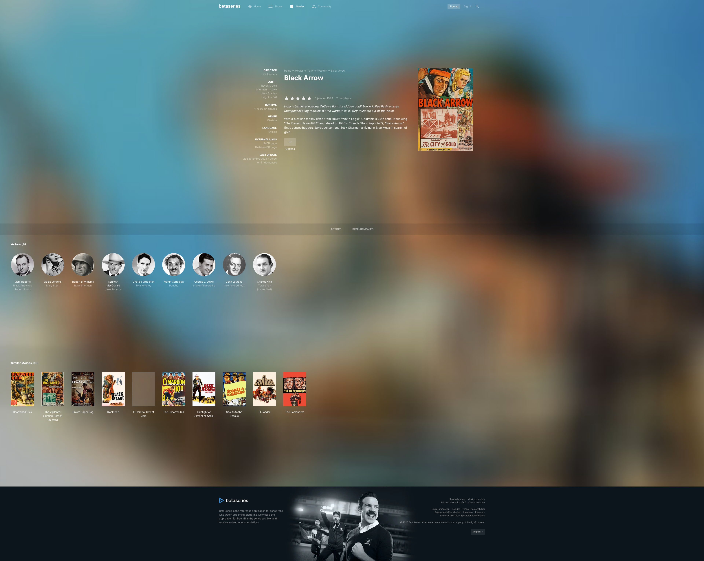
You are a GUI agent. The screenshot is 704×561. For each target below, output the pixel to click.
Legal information (441, 509)
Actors (336, 229)
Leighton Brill (269, 97)
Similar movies (362, 229)
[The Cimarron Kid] (173, 389)
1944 (310, 70)
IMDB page (270, 143)
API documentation (450, 502)
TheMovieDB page (266, 147)
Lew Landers (269, 74)
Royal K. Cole (269, 85)
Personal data (478, 509)
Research (480, 512)
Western (322, 70)
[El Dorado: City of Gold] (143, 389)
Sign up (454, 6)
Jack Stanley (269, 93)
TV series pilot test (449, 515)
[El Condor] (264, 389)
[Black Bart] (113, 389)
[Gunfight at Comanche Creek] (203, 389)
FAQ (464, 502)
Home (287, 70)
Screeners (468, 512)
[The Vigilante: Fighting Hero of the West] (52, 389)
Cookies (456, 509)
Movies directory (476, 499)
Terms (465, 509)
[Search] (477, 6)
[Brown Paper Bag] (83, 389)
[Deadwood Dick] (22, 389)
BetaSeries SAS (442, 512)
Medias (456, 512)
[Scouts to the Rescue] (234, 389)
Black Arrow (338, 70)
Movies (299, 70)
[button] (22, 272)
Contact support (476, 502)
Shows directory (457, 499)
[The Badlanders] (294, 389)
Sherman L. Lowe (266, 89)
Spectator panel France (473, 515)
